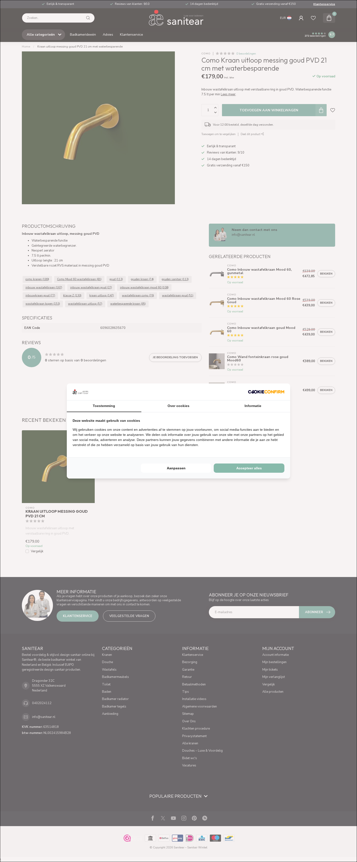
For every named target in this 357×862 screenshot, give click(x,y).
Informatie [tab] (253, 406)
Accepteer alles (249, 468)
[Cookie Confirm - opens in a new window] (266, 391)
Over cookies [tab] (178, 406)
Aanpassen (176, 468)
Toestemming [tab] (104, 406)
